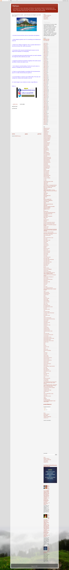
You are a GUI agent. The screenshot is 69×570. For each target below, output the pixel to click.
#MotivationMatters (47, 159)
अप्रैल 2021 (45, 101)
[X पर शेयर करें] (22, 104)
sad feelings (45, 352)
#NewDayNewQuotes (47, 162)
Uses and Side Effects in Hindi (48, 393)
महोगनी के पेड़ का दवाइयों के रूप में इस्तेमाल (49, 206)
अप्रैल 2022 (45, 86)
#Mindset (45, 151)
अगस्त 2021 (45, 96)
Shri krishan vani (46, 373)
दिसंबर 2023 (45, 63)
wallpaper (45, 398)
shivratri (45, 372)
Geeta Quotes (46, 253)
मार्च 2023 (45, 73)
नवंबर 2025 (45, 43)
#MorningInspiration (47, 153)
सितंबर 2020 (45, 107)
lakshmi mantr (46, 304)
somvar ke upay (46, 375)
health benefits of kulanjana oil (48, 276)
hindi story (45, 284)
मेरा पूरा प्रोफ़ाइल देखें (46, 40)
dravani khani (46, 243)
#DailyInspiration (46, 129)
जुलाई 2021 (45, 97)
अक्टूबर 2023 (45, 66)
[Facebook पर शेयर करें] (23, 104)
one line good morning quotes (48, 334)
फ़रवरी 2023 (45, 74)
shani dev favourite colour (48, 357)
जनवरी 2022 (45, 90)
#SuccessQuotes (46, 171)
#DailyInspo (45, 130)
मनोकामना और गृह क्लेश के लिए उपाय (48, 204)
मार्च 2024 (45, 60)
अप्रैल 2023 (45, 72)
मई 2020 (45, 112)
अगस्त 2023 (45, 68)
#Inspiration (45, 141)
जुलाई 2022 (45, 83)
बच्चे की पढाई (45, 196)
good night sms (46, 264)
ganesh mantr (46, 249)
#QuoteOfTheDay (46, 168)
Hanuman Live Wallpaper (48, 269)
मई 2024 (45, 57)
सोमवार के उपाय (46, 217)
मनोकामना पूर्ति (45, 205)
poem (44, 344)
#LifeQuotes (45, 146)
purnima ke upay (46, 346)
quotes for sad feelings (47, 350)
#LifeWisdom (46, 147)
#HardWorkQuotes (47, 140)
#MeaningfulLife (46, 148)
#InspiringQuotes (46, 145)
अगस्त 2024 (45, 54)
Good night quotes (47, 260)
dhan (44, 236)
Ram (44, 351)
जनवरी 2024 (45, 62)
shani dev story (46, 362)
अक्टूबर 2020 (45, 106)
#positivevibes (46, 164)
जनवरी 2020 (45, 117)
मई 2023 (45, 71)
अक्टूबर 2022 (45, 79)
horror (45, 285)
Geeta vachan (46, 254)
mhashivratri (46, 323)
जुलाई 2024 (45, 55)
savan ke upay (46, 355)
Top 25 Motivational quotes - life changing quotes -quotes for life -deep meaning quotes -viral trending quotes (50, 385)
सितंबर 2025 (45, 44)
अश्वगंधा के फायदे (46, 182)
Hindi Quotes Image (47, 281)
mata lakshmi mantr (47, 322)
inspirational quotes (47, 293)
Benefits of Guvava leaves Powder (49, 223)
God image (45, 255)
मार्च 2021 (45, 102)
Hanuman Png (46, 270)
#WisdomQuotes (46, 174)
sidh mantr (45, 374)
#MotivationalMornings (47, 157)
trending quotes (46, 391)
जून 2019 (45, 123)
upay (44, 392)
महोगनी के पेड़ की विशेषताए (47, 207)
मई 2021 (45, 100)
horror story (45, 286)
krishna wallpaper (46, 300)
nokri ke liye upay (46, 333)
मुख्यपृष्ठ (26, 134)
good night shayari (47, 263)
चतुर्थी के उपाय (45, 188)
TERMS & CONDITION (47, 15)
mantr (44, 316)
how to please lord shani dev (48, 287)
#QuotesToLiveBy (46, 170)
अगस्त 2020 (45, 108)
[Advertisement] (50, 436)
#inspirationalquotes (47, 142)
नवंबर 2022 (45, 78)
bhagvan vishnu (46, 226)
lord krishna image (47, 311)
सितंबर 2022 (45, 80)
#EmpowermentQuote (47, 135)
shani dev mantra (46, 358)
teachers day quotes (47, 378)
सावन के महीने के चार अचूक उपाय (48, 216)
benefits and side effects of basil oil (49, 222)
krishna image (46, 299)
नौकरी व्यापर (45, 194)
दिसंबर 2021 (45, 91)
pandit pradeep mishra (47, 339)
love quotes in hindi (47, 315)
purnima (45, 345)
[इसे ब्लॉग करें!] (21, 104)
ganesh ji (45, 247)
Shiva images (46, 368)
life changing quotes (47, 305)
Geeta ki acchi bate (47, 252)
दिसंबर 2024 (45, 49)
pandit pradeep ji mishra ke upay (49, 338)
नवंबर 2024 (45, 50)
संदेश (45, 408)
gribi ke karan (46, 265)
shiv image (45, 367)
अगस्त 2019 (45, 120)
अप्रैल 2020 (45, 113)
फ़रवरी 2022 (45, 89)
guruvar (45, 266)
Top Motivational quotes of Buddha (49, 387)
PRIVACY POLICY (46, 16)
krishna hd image (46, 298)
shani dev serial (46, 361)
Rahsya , (16, 6)
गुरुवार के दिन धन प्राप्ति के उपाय (48, 187)
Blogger (32, 566)
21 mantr (45, 180)
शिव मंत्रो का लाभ (46, 211)
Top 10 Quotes (46, 379)
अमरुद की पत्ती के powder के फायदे (48, 181)
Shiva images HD (46, 369)
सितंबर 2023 (45, 67)
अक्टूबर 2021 (45, 94)
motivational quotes (47, 329)
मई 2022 (45, 85)
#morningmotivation (47, 154)
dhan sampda (46, 241)
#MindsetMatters (46, 152)
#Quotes (45, 169)
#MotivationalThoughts (47, 158)
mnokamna (45, 326)
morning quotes (46, 327)
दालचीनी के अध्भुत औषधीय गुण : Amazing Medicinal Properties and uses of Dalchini (50, 190)
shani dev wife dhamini (47, 363)
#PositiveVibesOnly (47, 165)
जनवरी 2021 (45, 103)
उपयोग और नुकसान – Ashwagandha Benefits (50, 185)
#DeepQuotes (46, 134)
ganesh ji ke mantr (47, 248)
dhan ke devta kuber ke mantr (48, 237)
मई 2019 (45, 124)
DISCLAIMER (46, 17)
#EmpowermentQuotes (47, 136)
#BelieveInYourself (47, 128)
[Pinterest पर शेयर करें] (24, 104)
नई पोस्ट (13, 134)
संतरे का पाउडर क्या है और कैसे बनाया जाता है (49, 212)
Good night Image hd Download (49, 259)
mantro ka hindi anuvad (47, 317)
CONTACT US (46, 462)
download (45, 242)
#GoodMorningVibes (47, 139)
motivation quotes (46, 328)
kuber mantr (45, 303)
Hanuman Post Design (47, 271)
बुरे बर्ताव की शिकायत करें (47, 404)
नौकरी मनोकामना (46, 193)
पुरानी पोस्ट (39, 134)
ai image (45, 218)
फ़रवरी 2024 (45, 61)
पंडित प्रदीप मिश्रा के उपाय (47, 195)
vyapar (45, 397)
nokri (44, 332)
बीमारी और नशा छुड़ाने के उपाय (47, 199)
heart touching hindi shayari (48, 279)
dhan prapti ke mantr (47, 240)
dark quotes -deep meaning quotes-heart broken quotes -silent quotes (50, 233)
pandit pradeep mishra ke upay (49, 340)
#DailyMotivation (46, 131)
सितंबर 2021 (45, 95)
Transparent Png (46, 388)
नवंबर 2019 (45, 118)
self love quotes (46, 356)
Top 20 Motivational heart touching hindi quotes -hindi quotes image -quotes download (50, 383)
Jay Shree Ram (46, 294)
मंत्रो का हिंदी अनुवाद (46, 201)
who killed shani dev (47, 399)
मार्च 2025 (45, 45)
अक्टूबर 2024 (45, 51)
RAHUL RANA (47, 39)
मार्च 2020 (45, 114)
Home (45, 14)
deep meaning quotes (47, 235)
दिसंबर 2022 (45, 77)
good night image (46, 258)
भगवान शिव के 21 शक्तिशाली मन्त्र (48, 200)
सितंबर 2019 (45, 119)
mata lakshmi (46, 321)
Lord (44, 310)
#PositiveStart (46, 163)
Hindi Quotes (46, 280)
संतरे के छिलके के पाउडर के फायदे (48, 213)
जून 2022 (45, 84)
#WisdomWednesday (47, 175)
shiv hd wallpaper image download (49, 366)
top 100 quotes (46, 380)
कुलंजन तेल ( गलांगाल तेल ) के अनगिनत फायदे (49, 186)
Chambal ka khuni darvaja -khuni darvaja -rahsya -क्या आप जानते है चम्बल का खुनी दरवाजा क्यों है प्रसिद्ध (50, 230)
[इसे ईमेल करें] (20, 104)
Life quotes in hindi (47, 309)
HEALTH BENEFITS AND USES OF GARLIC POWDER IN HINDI (49, 273)
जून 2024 (45, 56)
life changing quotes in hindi (48, 306)
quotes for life (46, 349)
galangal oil (45, 246)
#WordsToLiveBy (46, 176)
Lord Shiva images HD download (49, 312)
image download (46, 292)
